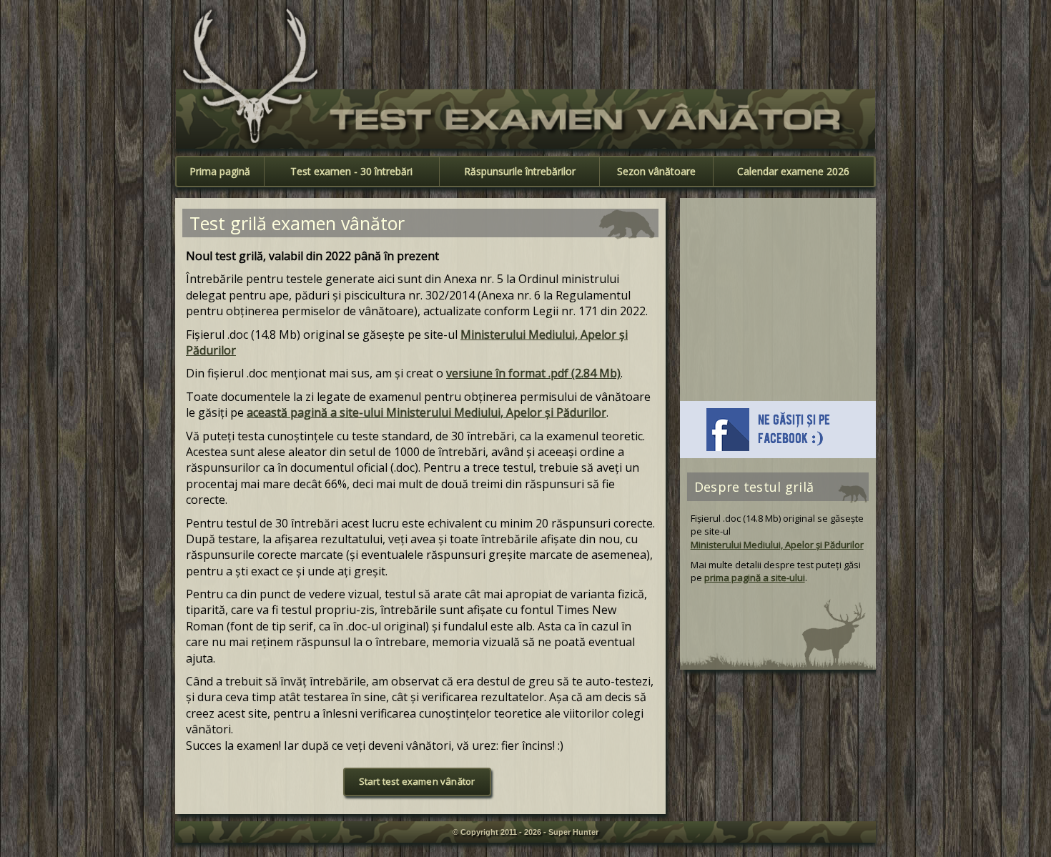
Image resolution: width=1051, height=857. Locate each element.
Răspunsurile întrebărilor (520, 171)
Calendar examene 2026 (793, 171)
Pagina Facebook (778, 429)
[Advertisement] (705, 42)
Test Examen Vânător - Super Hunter (525, 119)
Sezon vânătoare (656, 171)
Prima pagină (219, 171)
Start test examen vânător (417, 781)
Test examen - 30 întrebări (351, 171)
